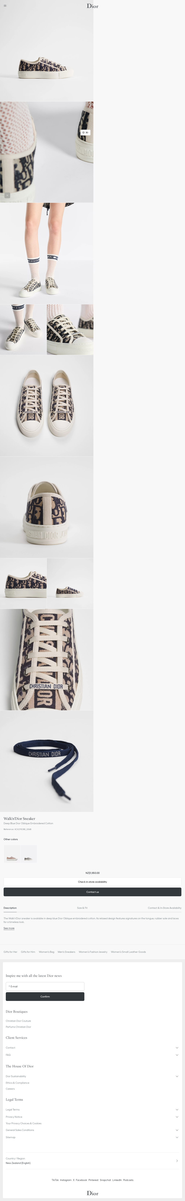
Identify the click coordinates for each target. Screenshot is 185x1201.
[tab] (10, 908)
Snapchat (105, 1180)
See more (9, 928)
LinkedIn (117, 1180)
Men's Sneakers (66, 951)
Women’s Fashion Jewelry (93, 951)
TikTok (55, 1180)
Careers (10, 1088)
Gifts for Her (10, 951)
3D (87, 132)
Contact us (92, 891)
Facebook (81, 1180)
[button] (46, 50)
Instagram (66, 1180)
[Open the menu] (6, 6)
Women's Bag (46, 951)
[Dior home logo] (92, 6)
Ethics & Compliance (17, 1082)
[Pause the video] (7, 195)
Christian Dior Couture (18, 1020)
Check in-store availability (92, 881)
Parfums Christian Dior (18, 1026)
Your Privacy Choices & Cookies (23, 1123)
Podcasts (128, 1180)
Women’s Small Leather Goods (128, 951)
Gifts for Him (28, 951)
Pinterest (93, 1180)
